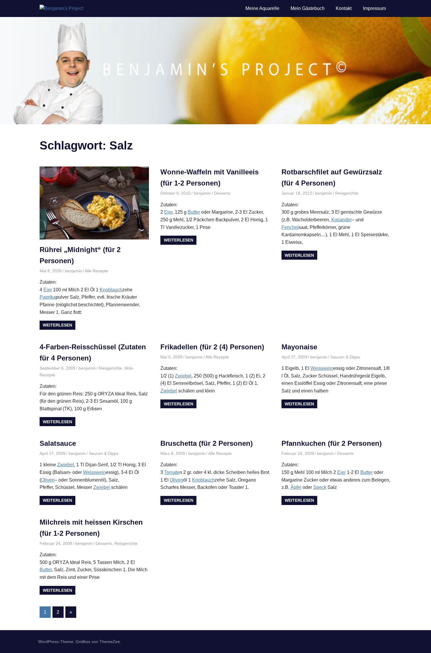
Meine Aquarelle (262, 8)
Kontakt (344, 8)
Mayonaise (299, 347)
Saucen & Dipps (345, 357)
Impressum (374, 8)
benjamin (73, 270)
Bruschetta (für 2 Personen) (206, 443)
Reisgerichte (346, 193)
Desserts (222, 193)
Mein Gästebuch (308, 8)
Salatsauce (58, 443)
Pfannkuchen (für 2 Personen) (331, 443)
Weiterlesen (57, 325)
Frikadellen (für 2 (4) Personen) (212, 347)
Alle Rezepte (96, 270)
